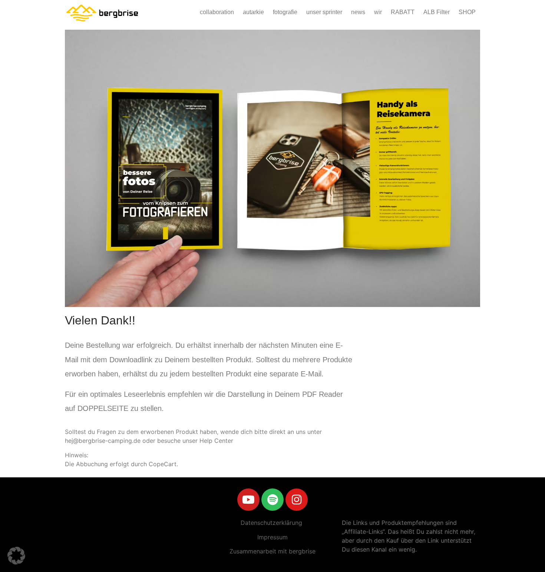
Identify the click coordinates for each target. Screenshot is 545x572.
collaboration (217, 12)
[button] (16, 555)
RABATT (402, 12)
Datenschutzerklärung (271, 522)
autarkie (253, 12)
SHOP (467, 12)
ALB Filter (436, 12)
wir (378, 12)
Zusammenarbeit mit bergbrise (272, 551)
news (358, 12)
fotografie (285, 12)
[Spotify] (272, 499)
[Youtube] (248, 499)
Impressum (272, 537)
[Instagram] (296, 499)
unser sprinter (324, 12)
